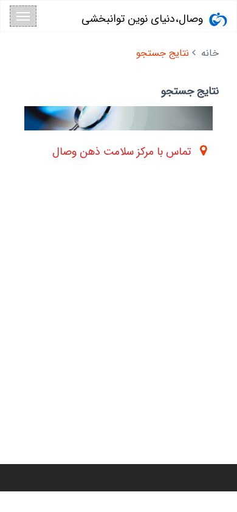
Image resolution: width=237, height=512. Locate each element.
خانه (210, 53)
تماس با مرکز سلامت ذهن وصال (121, 151)
